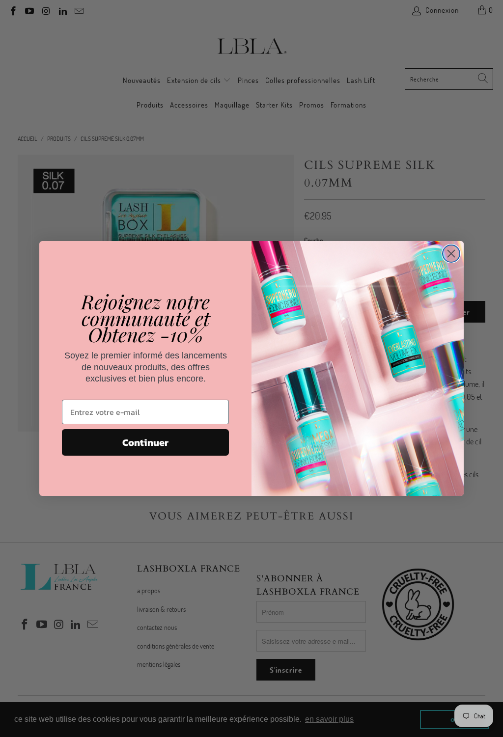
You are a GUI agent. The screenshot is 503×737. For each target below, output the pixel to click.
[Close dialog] (451, 253)
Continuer (145, 442)
